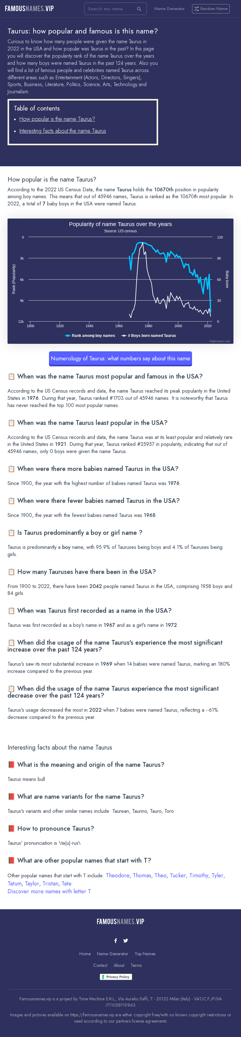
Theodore (118, 875)
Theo (160, 875)
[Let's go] (139, 9)
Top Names (145, 954)
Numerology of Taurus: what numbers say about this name (120, 358)
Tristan (50, 884)
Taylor (32, 884)
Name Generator (169, 9)
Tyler (217, 875)
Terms (136, 965)
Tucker (178, 875)
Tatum (15, 884)
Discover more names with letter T (49, 891)
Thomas (142, 875)
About (119, 965)
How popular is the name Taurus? (57, 119)
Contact (100, 965)
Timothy (198, 875)
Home (85, 954)
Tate (67, 884)
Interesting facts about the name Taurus (62, 131)
